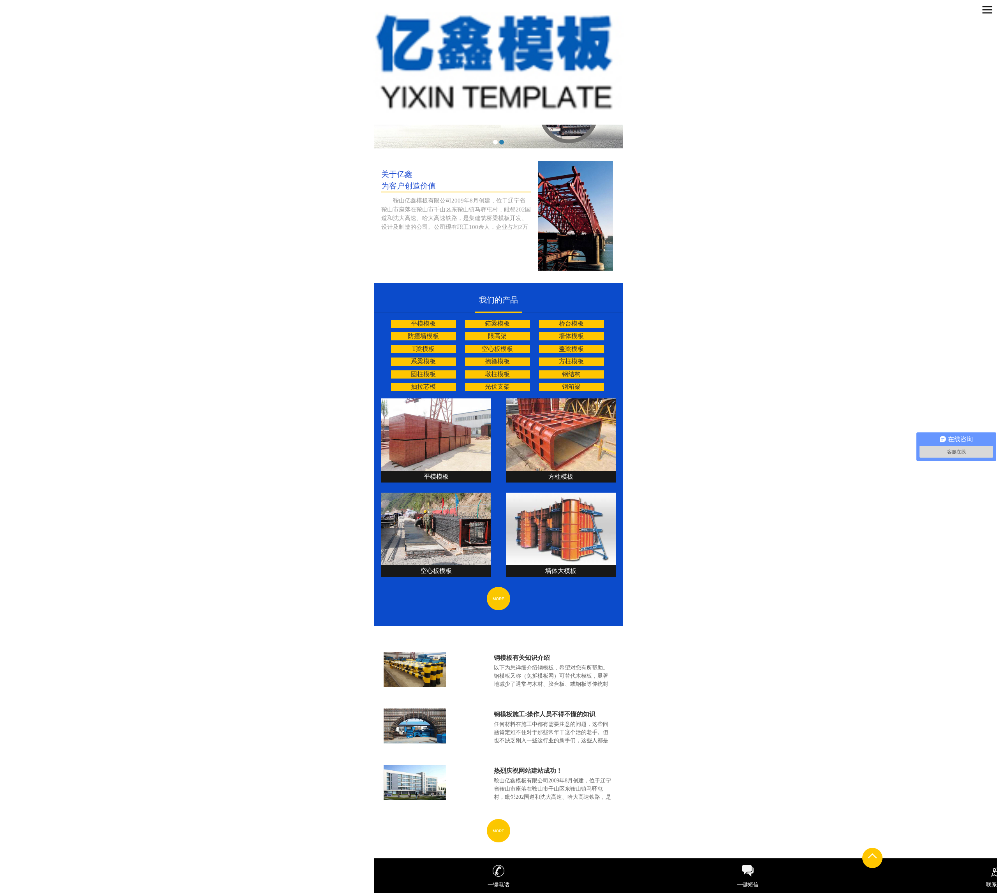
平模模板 (423, 323)
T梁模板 (423, 348)
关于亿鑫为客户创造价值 (408, 180)
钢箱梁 (571, 386)
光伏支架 (497, 386)
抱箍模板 (497, 361)
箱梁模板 (497, 323)
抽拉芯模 (423, 386)
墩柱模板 (497, 374)
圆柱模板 (423, 374)
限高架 (497, 336)
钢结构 (571, 374)
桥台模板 (571, 323)
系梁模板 (423, 361)
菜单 (987, 9)
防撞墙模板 (423, 336)
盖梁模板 (571, 348)
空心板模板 (497, 348)
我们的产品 (498, 300)
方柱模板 (571, 361)
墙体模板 (571, 336)
